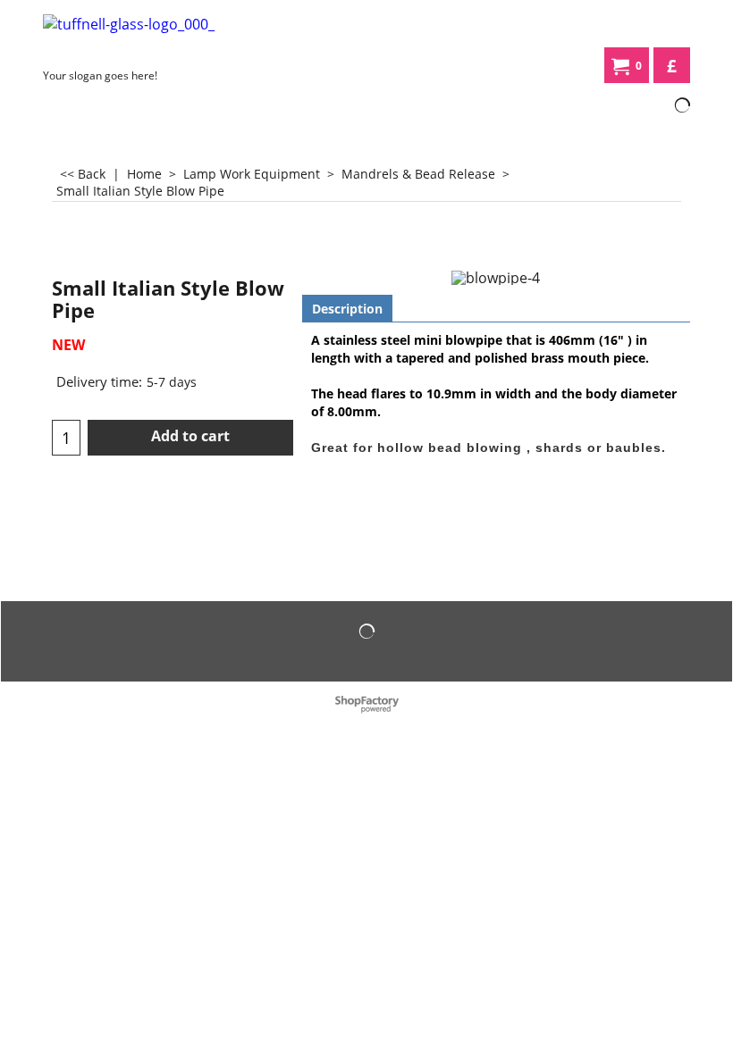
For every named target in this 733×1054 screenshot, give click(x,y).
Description (347, 308)
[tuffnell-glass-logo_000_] (156, 37)
